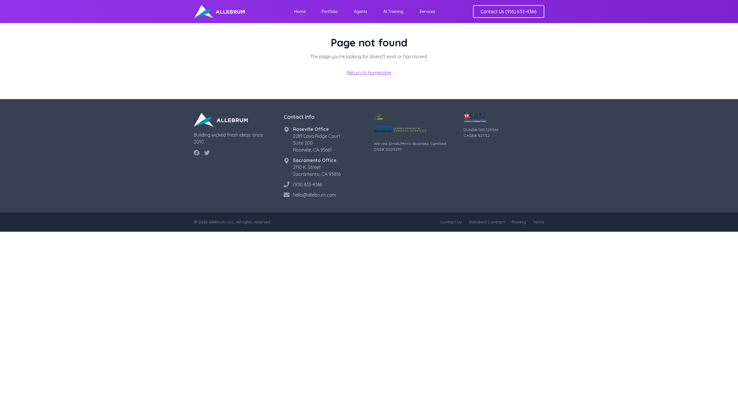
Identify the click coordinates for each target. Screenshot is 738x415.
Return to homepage (369, 73)
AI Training (393, 11)
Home (300, 11)
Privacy (519, 222)
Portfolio (330, 11)
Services (427, 11)
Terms (538, 222)
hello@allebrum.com (314, 195)
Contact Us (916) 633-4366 (509, 11)
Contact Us (451, 222)
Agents (360, 11)
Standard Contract (487, 222)
